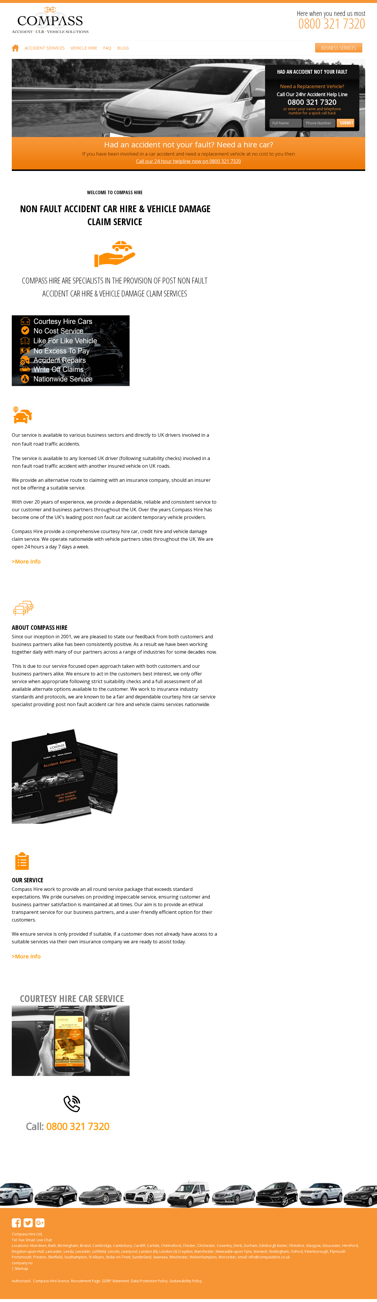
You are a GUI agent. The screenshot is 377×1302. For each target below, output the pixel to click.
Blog (123, 48)
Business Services (338, 47)
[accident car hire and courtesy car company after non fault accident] (72, 1103)
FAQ (107, 48)
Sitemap (21, 1268)
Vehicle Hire (84, 48)
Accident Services (45, 48)
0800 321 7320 (331, 23)
